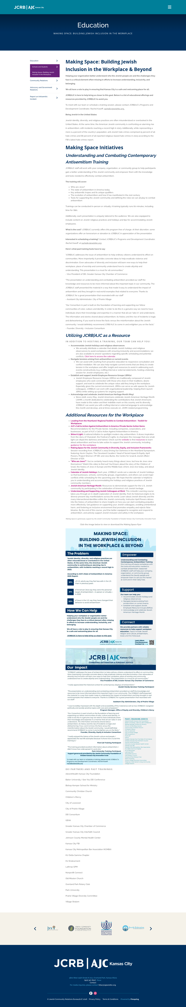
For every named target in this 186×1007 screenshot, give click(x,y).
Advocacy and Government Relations (41, 88)
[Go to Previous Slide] (35, 929)
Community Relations (39, 81)
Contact (93, 983)
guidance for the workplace (83, 445)
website (125, 440)
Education (34, 61)
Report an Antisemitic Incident (39, 98)
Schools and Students (40, 67)
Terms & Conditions (110, 999)
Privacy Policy (94, 999)
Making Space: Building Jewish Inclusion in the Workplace (43, 73)
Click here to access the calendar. (100, 356)
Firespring (135, 999)
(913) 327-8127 (90, 980)
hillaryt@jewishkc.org (107, 985)
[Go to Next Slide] (150, 929)
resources (140, 440)
